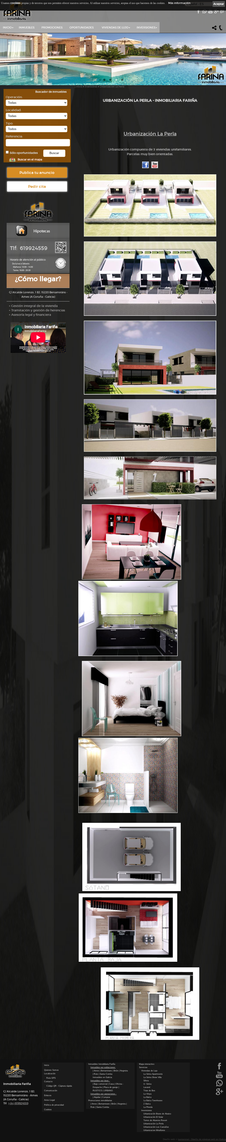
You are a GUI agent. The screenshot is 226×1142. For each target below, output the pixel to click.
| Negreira (123, 1071)
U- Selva (147, 1084)
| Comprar (105, 1097)
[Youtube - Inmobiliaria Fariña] (210, 12)
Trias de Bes (149, 1090)
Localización (49, 1073)
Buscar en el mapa (30, 159)
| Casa (111, 1084)
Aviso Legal (49, 1100)
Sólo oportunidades (24, 153)
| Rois (96, 1074)
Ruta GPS (51, 1078)
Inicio (7, 27)
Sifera (146, 1081)
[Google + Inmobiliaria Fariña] (216, 12)
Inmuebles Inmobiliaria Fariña (101, 1064)
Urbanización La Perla (112, 86)
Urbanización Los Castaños (156, 1127)
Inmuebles (26, 27)
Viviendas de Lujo (115, 27)
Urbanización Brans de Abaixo (157, 1114)
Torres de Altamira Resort (155, 1120)
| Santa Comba (105, 1074)
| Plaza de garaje (111, 1087)
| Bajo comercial (100, 1084)
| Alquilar (97, 1097)
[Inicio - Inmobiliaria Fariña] (17, 11)
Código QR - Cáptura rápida (59, 1086)
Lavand (146, 1087)
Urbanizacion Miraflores (154, 1130)
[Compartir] (214, 29)
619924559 (18, 1103)
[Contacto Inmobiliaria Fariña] (222, 12)
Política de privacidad (54, 1105)
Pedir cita (37, 186)
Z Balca (147, 1104)
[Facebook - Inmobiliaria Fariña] (198, 12)
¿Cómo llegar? (38, 279)
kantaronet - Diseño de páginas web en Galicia (202, 1139)
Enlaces (47, 1095)
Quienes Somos (51, 1070)
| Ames (96, 1071)
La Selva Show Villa (152, 1077)
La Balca (147, 1097)
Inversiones (146, 27)
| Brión (116, 1071)
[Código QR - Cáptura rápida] (60, 252)
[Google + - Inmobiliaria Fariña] (219, 1094)
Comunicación (50, 1090)
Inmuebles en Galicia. (103, 1077)
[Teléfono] (221, 29)
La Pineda (148, 1107)
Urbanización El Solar (153, 1117)
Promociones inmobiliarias (100, 1100)
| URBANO (108, 1090)
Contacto (48, 1081)
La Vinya (147, 1094)
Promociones (51, 27)
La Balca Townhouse (152, 1100)
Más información (179, 3)
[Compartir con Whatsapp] (204, 12)
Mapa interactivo (146, 1064)
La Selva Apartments (153, 1074)
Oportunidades (82, 27)
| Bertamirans (106, 1071)
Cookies (48, 1109)
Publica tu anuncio (37, 172)
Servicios (143, 1067)
